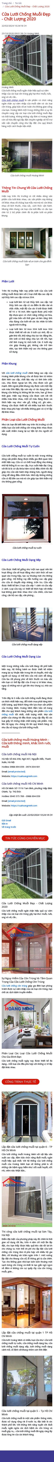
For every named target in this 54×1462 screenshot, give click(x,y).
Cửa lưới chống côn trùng (14, 985)
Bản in (5, 823)
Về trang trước (9, 826)
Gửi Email (6, 820)
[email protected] (16, 771)
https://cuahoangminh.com (24, 776)
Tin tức (18, 3)
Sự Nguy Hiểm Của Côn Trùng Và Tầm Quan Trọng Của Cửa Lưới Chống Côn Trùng (27, 980)
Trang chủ (7, 3)
